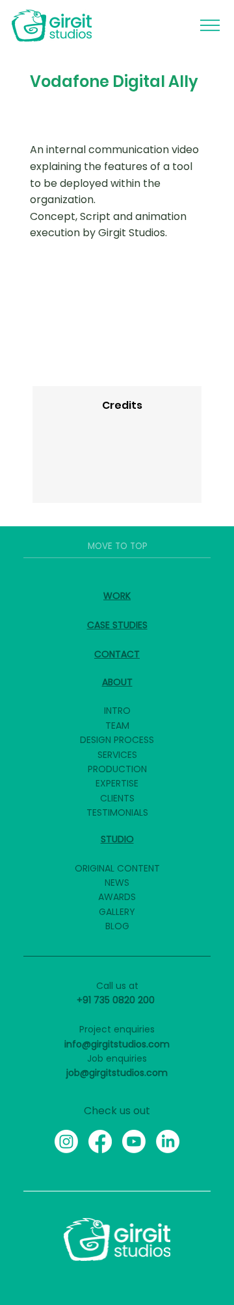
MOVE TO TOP (118, 546)
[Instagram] (66, 1141)
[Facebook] (100, 1141)
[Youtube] (134, 1141)
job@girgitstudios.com (117, 1072)
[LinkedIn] (167, 1141)
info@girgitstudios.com (117, 1044)
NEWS (117, 882)
